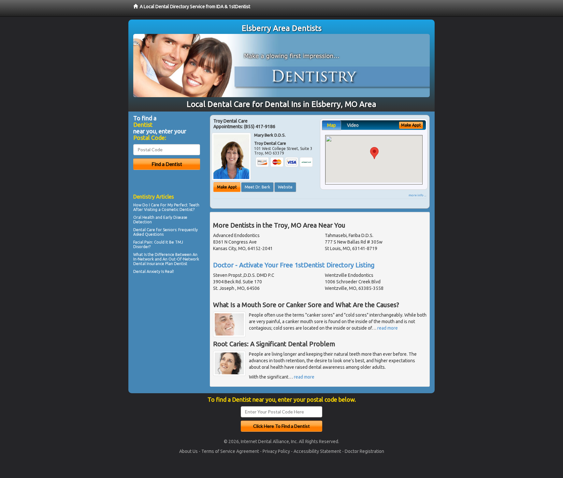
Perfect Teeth (186, 205)
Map (331, 125)
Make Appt (227, 187)
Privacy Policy (276, 451)
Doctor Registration (364, 451)
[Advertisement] (166, 332)
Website (285, 187)
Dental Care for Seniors (154, 230)
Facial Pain (142, 242)
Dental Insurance (148, 263)
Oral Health (143, 217)
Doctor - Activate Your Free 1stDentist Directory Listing (294, 265)
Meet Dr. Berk (257, 187)
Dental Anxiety (146, 271)
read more (387, 328)
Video (353, 125)
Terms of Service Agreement (230, 451)
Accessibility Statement (317, 451)
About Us (188, 451)
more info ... (417, 195)
